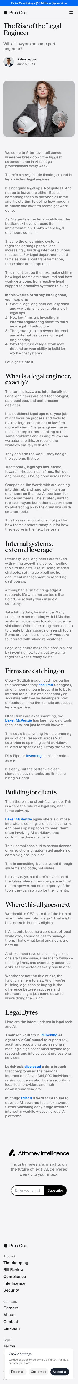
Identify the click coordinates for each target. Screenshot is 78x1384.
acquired (46, 685)
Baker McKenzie (18, 720)
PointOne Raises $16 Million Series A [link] (37, 3)
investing (34, 756)
